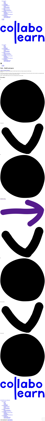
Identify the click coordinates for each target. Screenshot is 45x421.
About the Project (4, 15)
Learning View (6, 59)
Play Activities (4, 44)
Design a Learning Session (7, 10)
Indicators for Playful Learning (8, 55)
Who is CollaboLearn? (7, 17)
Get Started (3, 52)
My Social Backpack (7, 408)
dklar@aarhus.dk (10, 420)
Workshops (5, 12)
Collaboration (6, 4)
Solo (4, 1)
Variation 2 (5, 70)
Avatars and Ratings (6, 7)
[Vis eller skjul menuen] (1, 63)
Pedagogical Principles (7, 9)
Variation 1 (1, 70)
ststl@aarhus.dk (10, 419)
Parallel (5, 2)
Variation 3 (8, 70)
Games (5, 3)
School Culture (4, 11)
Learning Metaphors (6, 5)
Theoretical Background (7, 16)
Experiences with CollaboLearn (8, 14)
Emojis (5, 6)
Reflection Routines (5, 48)
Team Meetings (6, 13)
